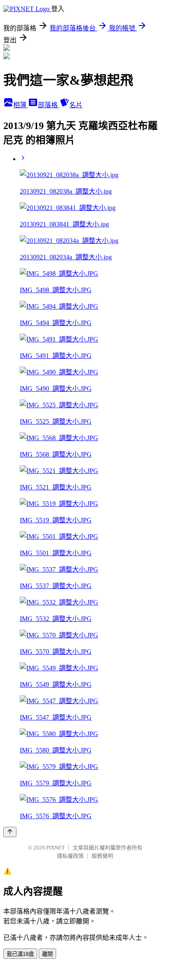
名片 (76, 105)
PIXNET (55, 848)
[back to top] (10, 832)
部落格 (48, 105)
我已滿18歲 (20, 954)
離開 (47, 954)
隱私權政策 (70, 856)
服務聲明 (102, 856)
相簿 (20, 105)
